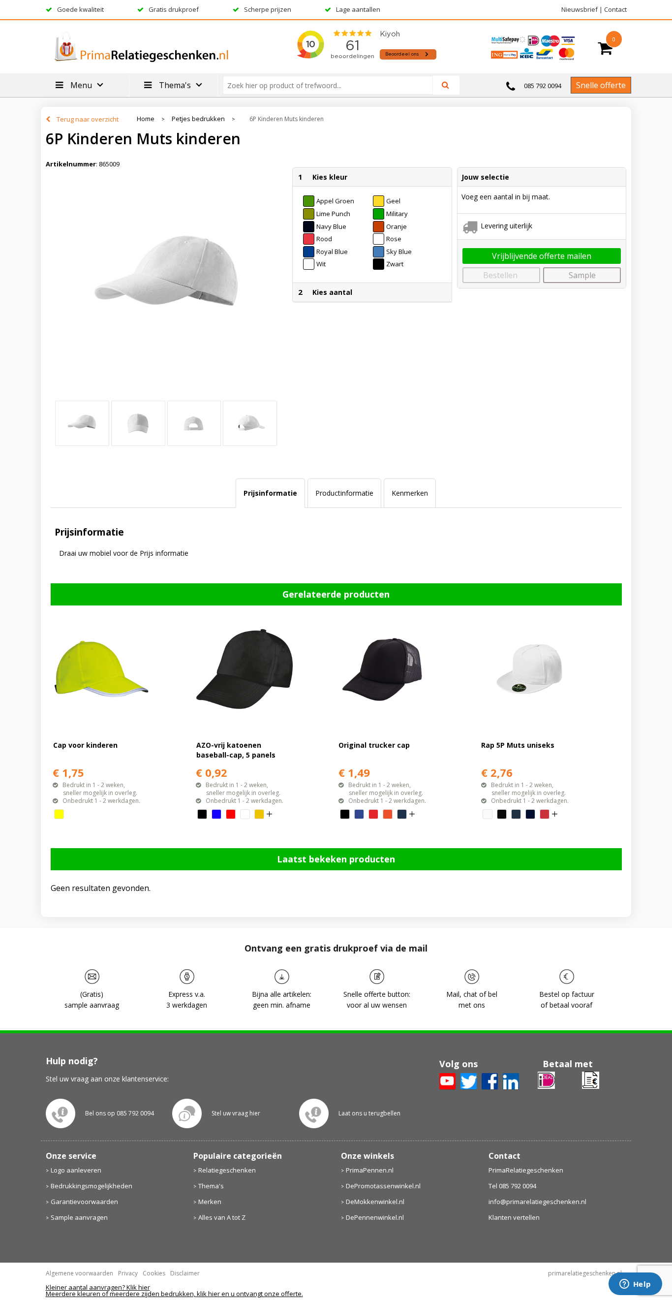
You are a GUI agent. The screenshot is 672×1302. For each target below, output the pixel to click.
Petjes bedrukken (198, 119)
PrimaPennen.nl (370, 1170)
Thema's (211, 1185)
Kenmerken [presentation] (410, 493)
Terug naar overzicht (88, 119)
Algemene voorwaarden (79, 1273)
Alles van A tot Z (221, 1217)
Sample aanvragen (79, 1217)
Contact (615, 9)
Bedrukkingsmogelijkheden (91, 1185)
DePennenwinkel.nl (375, 1217)
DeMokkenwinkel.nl (375, 1201)
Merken (209, 1201)
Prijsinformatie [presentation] (270, 493)
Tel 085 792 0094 (512, 1185)
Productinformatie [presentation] (344, 493)
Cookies (154, 1273)
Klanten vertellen (514, 1217)
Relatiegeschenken (227, 1170)
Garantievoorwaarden (84, 1201)
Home (145, 119)
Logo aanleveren (76, 1170)
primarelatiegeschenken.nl (585, 1273)
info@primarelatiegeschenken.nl (537, 1201)
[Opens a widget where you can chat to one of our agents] (635, 1284)
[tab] (270, 493)
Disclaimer (185, 1273)
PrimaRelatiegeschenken (526, 1170)
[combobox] (332, 85)
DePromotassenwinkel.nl (383, 1185)
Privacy (128, 1273)
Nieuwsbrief (579, 9)
